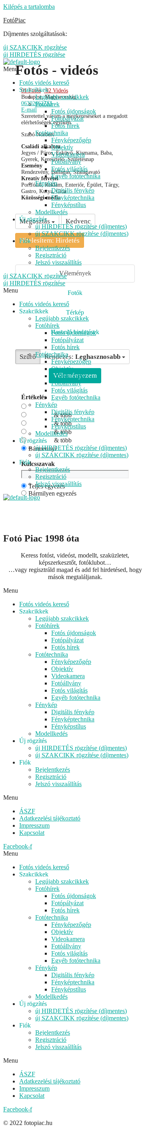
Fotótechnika (51, 132)
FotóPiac (14, 20)
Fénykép (46, 183)
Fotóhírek (47, 104)
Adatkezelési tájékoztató (49, 818)
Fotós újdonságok (73, 111)
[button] (75, 590)
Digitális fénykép (72, 190)
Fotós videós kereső (44, 82)
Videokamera (68, 154)
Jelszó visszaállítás (58, 262)
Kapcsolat (31, 832)
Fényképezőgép (71, 140)
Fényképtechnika (72, 197)
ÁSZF (27, 811)
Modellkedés (51, 212)
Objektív (62, 147)
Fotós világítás (69, 168)
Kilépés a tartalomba (29, 6)
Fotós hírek (65, 125)
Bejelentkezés (52, 248)
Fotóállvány (66, 161)
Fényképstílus (68, 204)
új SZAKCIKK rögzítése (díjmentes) (81, 233)
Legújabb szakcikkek (62, 97)
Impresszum (34, 825)
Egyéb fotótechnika (75, 176)
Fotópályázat (67, 118)
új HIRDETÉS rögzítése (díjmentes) (81, 226)
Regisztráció (50, 255)
